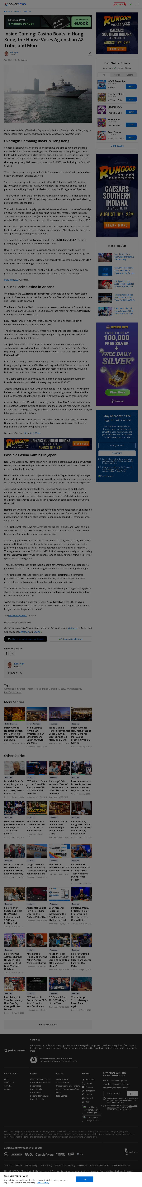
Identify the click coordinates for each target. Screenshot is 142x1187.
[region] (71, 1179)
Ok (84, 1179)
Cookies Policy (43, 1182)
